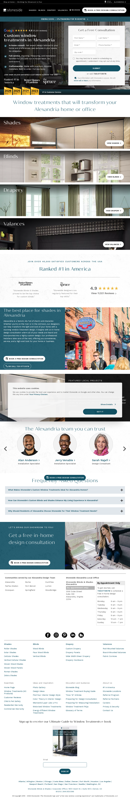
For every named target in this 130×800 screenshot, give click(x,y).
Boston (39, 781)
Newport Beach (36, 784)
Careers (106, 703)
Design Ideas (39, 691)
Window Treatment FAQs (77, 706)
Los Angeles (105, 781)
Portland (48, 784)
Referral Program (111, 695)
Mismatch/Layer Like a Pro (45, 703)
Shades (8, 644)
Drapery (70, 644)
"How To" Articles (74, 695)
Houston (94, 781)
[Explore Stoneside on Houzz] (81, 635)
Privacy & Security (111, 706)
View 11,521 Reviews (102, 293)
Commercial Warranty (14, 709)
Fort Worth (84, 781)
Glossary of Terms (74, 710)
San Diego (58, 784)
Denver (75, 781)
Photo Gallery (39, 687)
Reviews (76, 10)
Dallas (67, 781)
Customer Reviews (12, 697)
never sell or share (81, 81)
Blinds (36, 644)
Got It (100, 412)
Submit (96, 68)
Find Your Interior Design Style (46, 695)
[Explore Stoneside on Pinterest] (64, 635)
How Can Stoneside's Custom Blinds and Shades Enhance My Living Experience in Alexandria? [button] (53, 500)
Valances (107, 644)
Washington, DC (93, 784)
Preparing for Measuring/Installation (82, 703)
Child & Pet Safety (12, 701)
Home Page (9, 687)
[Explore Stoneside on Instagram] (56, 635)
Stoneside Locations (112, 691)
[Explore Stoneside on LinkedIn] (73, 635)
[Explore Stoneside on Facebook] (48, 635)
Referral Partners (111, 699)
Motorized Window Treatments (47, 706)
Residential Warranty (13, 705)
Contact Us (108, 710)
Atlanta (22, 781)
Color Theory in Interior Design (47, 699)
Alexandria (119, 2)
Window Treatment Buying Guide (80, 691)
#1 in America (109, 687)
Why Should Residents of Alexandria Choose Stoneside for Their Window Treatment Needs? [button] (52, 511)
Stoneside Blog (72, 687)
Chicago (48, 781)
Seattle (82, 784)
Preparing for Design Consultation (81, 699)
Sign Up (65, 771)
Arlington (31, 781)
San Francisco (71, 784)
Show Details (107, 404)
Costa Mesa (58, 781)
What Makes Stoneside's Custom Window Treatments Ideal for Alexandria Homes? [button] (48, 490)
